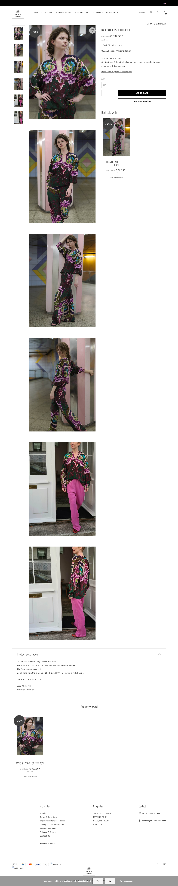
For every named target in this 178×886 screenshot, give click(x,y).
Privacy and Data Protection (52, 824)
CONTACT (98, 12)
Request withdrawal (48, 843)
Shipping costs (115, 45)
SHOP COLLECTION (43, 12)
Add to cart (142, 93)
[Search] (158, 13)
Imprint (43, 813)
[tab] (89, 654)
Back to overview (156, 23)
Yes (98, 881)
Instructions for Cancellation (52, 820)
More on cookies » (126, 881)
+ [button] (114, 93)
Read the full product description (116, 71)
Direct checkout (142, 101)
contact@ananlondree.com (154, 820)
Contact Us (45, 835)
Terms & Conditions (48, 816)
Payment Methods (48, 828)
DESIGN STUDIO (82, 12)
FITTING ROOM (63, 12)
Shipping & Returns (48, 832)
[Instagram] (165, 864)
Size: (104, 78)
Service (142, 12)
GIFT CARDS (112, 12)
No (110, 881)
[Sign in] (151, 13)
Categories (98, 806)
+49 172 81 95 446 (151, 813)
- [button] (104, 93)
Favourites (92, 30)
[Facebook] (157, 864)
